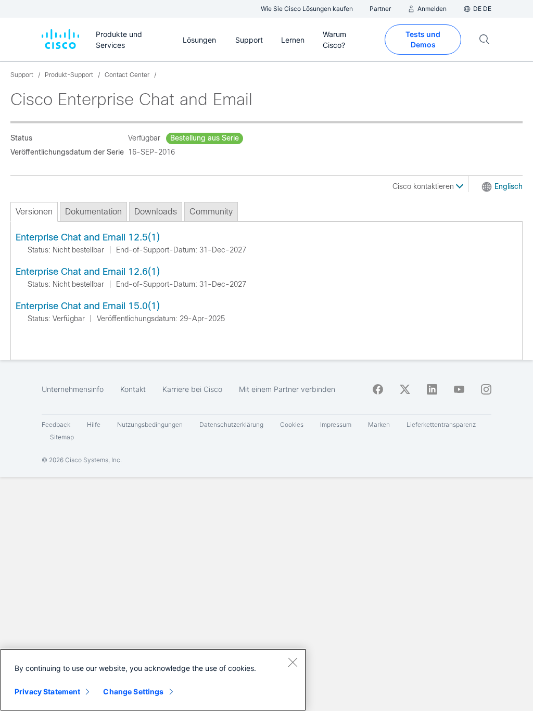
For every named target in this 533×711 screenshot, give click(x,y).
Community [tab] (211, 211)
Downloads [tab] (155, 211)
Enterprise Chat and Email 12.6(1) (88, 271)
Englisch (508, 186)
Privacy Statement (47, 691)
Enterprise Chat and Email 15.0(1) (88, 306)
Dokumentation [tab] (93, 211)
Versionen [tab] (34, 211)
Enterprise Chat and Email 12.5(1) (88, 237)
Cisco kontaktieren (424, 186)
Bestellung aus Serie (204, 138)
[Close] (292, 662)
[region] (153, 680)
